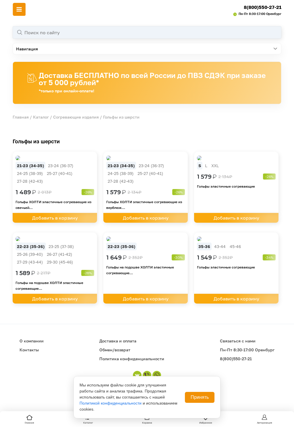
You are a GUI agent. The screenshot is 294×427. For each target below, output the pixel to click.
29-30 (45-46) (60, 262)
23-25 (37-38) (61, 246)
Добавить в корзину (55, 218)
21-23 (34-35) (30, 165)
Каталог (41, 117)
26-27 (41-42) (59, 254)
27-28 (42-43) (30, 181)
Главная (21, 117)
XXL (215, 165)
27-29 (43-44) (30, 262)
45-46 (235, 246)
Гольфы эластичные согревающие (226, 186)
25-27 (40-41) (59, 173)
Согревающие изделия (76, 117)
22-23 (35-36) (31, 246)
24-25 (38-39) (30, 173)
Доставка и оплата (117, 340)
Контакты (29, 349)
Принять (200, 397)
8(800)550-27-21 (262, 7)
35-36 (204, 246)
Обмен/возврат (114, 349)
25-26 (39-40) (30, 254)
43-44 (220, 246)
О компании (32, 340)
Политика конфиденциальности (131, 358)
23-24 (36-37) (60, 165)
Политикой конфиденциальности (111, 403)
